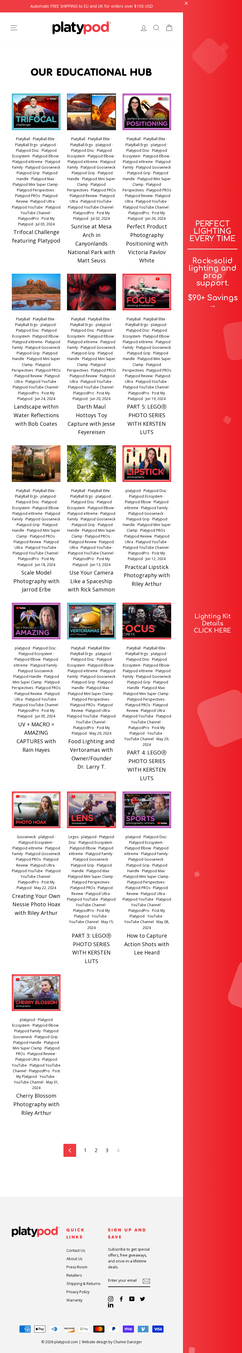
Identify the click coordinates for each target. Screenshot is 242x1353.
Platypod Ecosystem (146, 496)
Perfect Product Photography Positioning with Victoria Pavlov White (147, 243)
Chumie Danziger (127, 1341)
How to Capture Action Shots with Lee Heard (146, 944)
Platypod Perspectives (35, 190)
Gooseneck (26, 836)
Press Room (76, 1267)
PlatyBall (23, 138)
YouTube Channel (139, 738)
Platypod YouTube (27, 207)
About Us (74, 1258)
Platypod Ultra (42, 201)
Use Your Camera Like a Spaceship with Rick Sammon (91, 581)
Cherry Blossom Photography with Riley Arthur (36, 1104)
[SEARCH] (156, 27)
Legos (73, 836)
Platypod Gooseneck (42, 167)
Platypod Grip (28, 172)
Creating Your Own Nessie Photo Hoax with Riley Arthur (36, 904)
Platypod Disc (27, 150)
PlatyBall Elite (44, 138)
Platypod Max (42, 178)
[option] (91, 6)
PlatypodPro (28, 218)
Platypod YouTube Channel (90, 207)
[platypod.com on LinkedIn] (110, 1305)
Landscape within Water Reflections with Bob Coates (36, 415)
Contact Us (75, 1250)
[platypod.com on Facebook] (121, 1299)
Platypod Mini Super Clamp (35, 184)
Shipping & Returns (83, 1283)
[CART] (169, 27)
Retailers (74, 1275)
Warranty (74, 1300)
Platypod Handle (27, 676)
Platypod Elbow (45, 156)
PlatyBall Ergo (26, 144)
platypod (48, 144)
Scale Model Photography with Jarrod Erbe (36, 581)
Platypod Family (154, 507)
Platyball (78, 648)
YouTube (154, 733)
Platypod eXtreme (27, 161)
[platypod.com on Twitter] (142, 1299)
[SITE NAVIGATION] (14, 27)
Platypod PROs (27, 195)
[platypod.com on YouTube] (132, 1299)
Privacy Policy (77, 1291)
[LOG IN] (144, 27)
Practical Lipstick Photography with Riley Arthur (147, 575)
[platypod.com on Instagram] (110, 1299)
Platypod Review (83, 195)
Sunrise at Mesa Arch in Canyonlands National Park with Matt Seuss (91, 243)
